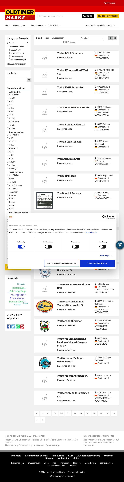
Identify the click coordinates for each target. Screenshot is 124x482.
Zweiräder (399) (17, 53)
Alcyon (12, 162)
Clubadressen (58, 38)
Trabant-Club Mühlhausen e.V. (73, 107)
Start (7, 26)
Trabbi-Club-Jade (66, 175)
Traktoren (71, 275)
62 (55, 413)
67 (88, 413)
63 (61, 413)
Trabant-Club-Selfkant (69, 141)
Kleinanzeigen (19, 26)
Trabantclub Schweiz (68, 158)
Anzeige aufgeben (109, 16)
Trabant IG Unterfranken (70, 87)
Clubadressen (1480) (15, 46)
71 (114, 413)
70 (107, 413)
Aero (11, 111)
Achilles (12, 142)
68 (94, 413)
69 (101, 413)
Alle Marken (14, 95)
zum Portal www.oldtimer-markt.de (100, 26)
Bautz (11, 199)
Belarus (12, 202)
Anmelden (110, 3)
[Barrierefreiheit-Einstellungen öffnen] (120, 245)
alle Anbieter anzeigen (16, 64)
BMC (11, 209)
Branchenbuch (37, 26)
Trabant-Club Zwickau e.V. (71, 124)
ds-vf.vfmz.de (91, 232)
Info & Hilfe (54, 26)
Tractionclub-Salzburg (69, 193)
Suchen (88, 16)
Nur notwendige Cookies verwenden (61, 263)
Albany (12, 118)
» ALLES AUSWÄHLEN (97, 263)
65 (75, 413)
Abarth (12, 98)
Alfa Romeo (14, 121)
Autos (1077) (16, 50)
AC (10, 105)
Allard (11, 125)
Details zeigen (104, 255)
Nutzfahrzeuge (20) (18, 59)
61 (48, 413)
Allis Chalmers (15, 185)
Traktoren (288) (17, 56)
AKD (11, 155)
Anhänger (13, 169)
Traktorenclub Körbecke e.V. (72, 375)
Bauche (12, 195)
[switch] (48, 247)
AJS (11, 152)
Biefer (11, 205)
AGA (11, 115)
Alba (11, 158)
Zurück (11, 43)
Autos (69, 57)
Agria (11, 178)
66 (81, 413)
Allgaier (12, 182)
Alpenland (13, 189)
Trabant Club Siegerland (70, 53)
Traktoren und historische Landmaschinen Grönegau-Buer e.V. (72, 342)
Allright (12, 165)
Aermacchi (13, 148)
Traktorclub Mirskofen (69, 321)
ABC (11, 101)
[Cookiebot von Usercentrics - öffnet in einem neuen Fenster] (104, 217)
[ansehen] (44, 58)
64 (68, 413)
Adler (11, 108)
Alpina (12, 128)
